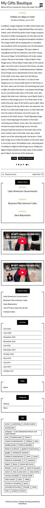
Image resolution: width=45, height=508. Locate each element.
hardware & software (20, 453)
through (26, 487)
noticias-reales (27, 476)
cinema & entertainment (14, 441)
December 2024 (9, 350)
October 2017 (8, 371)
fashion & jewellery (25, 445)
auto (6, 437)
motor (21, 468)
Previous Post (10, 174)
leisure (15, 464)
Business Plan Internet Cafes (22, 203)
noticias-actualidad (12, 476)
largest (7, 464)
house (35, 457)
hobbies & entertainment (14, 457)
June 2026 (7, 333)
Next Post (36, 174)
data (36, 441)
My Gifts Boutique (16, 3)
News (5, 408)
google (7, 453)
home (28, 457)
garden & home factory (30, 449)
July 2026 (7, 329)
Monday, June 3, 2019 (26, 20)
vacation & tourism (26, 158)
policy (20, 479)
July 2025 (7, 346)
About (5, 387)
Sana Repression (22, 215)
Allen (15, 20)
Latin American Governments (22, 191)
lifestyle (8, 468)
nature (7, 472)
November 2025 (9, 341)
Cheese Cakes (9, 312)
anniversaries (10, 428)
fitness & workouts (12, 449)
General (22, 13)
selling (27, 479)
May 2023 (7, 358)
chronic (27, 437)
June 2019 (7, 367)
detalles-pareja (10, 445)
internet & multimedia (13, 460)
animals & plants (29, 424)
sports (26, 483)
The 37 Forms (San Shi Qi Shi (15, 308)
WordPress (22, 504)
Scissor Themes (18, 502)
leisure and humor (27, 464)
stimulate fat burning (13, 487)
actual (7, 424)
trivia (7, 491)
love (14, 468)
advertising (16, 424)
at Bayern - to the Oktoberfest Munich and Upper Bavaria (21, 433)
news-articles (34, 472)
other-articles (10, 479)
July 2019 (6, 362)
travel (14, 158)
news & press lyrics (20, 472)
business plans (16, 437)
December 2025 (9, 337)
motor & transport (33, 468)
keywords (31, 460)
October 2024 (8, 354)
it (24, 460)
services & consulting (13, 483)
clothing (29, 441)
